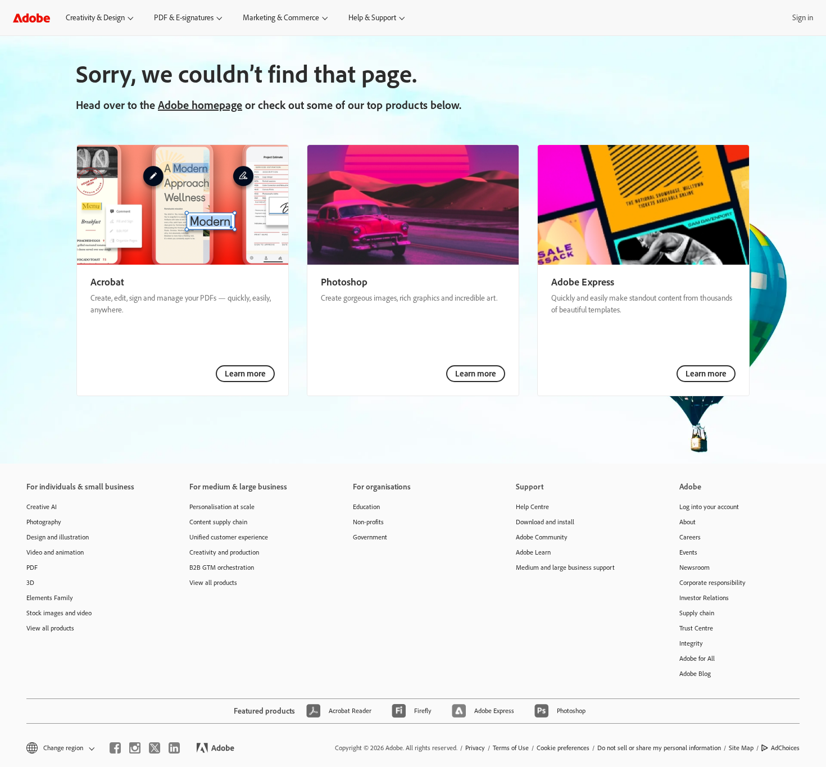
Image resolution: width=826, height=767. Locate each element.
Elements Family (49, 598)
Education (366, 507)
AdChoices (785, 748)
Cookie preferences (563, 748)
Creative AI (41, 507)
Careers (690, 537)
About (687, 522)
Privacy (475, 748)
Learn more (245, 374)
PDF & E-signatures (184, 17)
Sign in (802, 17)
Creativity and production (224, 552)
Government (370, 537)
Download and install (545, 522)
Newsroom (694, 567)
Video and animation (55, 552)
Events (688, 552)
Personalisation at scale (222, 507)
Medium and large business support (565, 567)
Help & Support (372, 17)
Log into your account (709, 507)
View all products (50, 628)
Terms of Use (511, 748)
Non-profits (368, 522)
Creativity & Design (95, 17)
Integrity (691, 643)
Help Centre (532, 507)
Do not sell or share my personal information (659, 748)
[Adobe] (31, 17)
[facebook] (115, 748)
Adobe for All (697, 658)
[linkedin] (174, 748)
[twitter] (154, 748)
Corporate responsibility (712, 583)
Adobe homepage (200, 105)
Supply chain (696, 613)
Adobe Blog (695, 674)
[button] (59, 748)
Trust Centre (696, 628)
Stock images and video (59, 613)
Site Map (741, 748)
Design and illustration (57, 537)
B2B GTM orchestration (221, 567)
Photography (43, 522)
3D (30, 583)
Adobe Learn (533, 552)
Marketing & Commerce (281, 17)
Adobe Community (542, 537)
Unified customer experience (228, 537)
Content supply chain (218, 522)
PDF (32, 567)
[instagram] (134, 748)
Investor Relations (704, 598)
